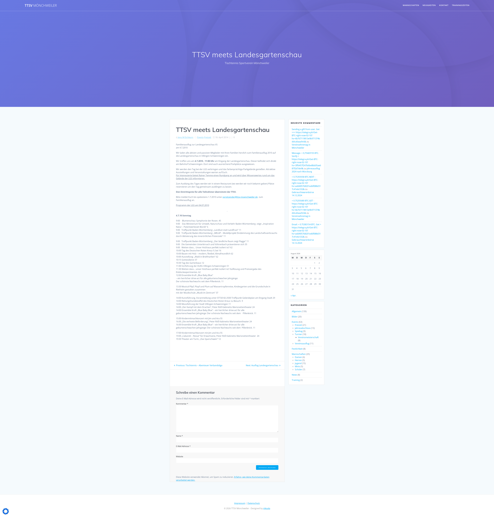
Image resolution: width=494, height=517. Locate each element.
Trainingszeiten (460, 5)
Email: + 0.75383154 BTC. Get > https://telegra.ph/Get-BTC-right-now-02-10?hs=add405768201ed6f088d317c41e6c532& (306, 230)
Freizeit (207, 137)
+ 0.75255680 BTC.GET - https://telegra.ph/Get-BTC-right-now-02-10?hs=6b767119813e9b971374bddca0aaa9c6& (306, 206)
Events (200, 137)
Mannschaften (411, 5)
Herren (298, 360)
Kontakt (443, 5)
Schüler (298, 369)
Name (179, 436)
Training (296, 380)
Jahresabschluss (303, 328)
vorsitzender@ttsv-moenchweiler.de (240, 197)
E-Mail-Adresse (183, 446)
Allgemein (296, 311)
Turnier (298, 334)
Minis (297, 366)
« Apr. (293, 295)
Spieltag (299, 331)
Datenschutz (254, 503)
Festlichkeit (297, 348)
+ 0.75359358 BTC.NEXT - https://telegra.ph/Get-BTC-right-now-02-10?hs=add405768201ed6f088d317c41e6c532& (306, 183)
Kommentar (182, 403)
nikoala (266, 508)
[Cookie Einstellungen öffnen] (6, 513)
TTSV (41, 5)
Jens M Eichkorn (185, 137)
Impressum (239, 503)
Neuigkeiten (429, 5)
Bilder (294, 316)
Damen (298, 357)
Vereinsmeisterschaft (308, 337)
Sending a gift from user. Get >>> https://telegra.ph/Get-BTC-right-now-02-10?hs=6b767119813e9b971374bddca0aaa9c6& (306, 135)
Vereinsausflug (302, 343)
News (294, 374)
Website (179, 456)
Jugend (298, 363)
